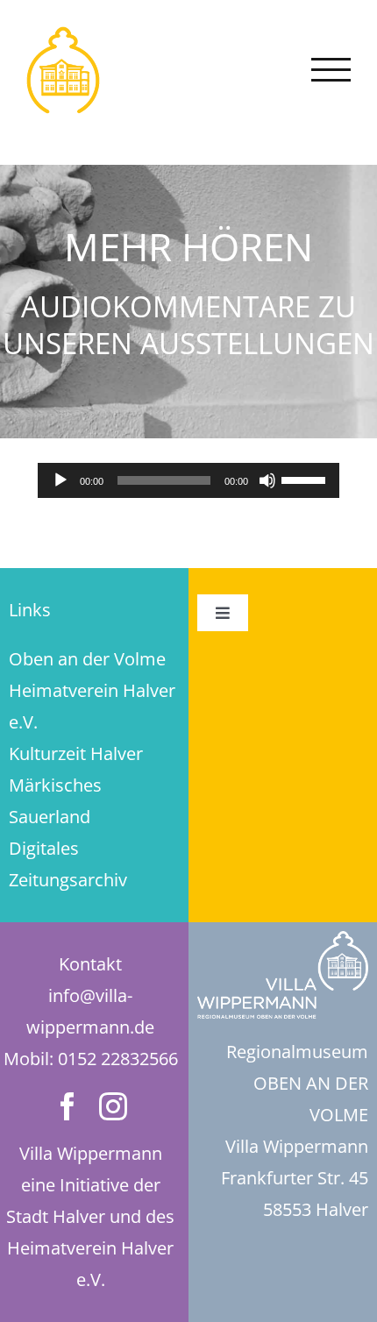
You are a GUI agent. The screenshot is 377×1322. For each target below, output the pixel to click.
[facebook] (67, 1106)
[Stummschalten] (267, 480)
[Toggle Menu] (331, 70)
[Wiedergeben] (60, 480)
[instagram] (113, 1106)
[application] (188, 480)
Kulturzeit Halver (76, 753)
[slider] (306, 478)
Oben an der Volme (87, 659)
